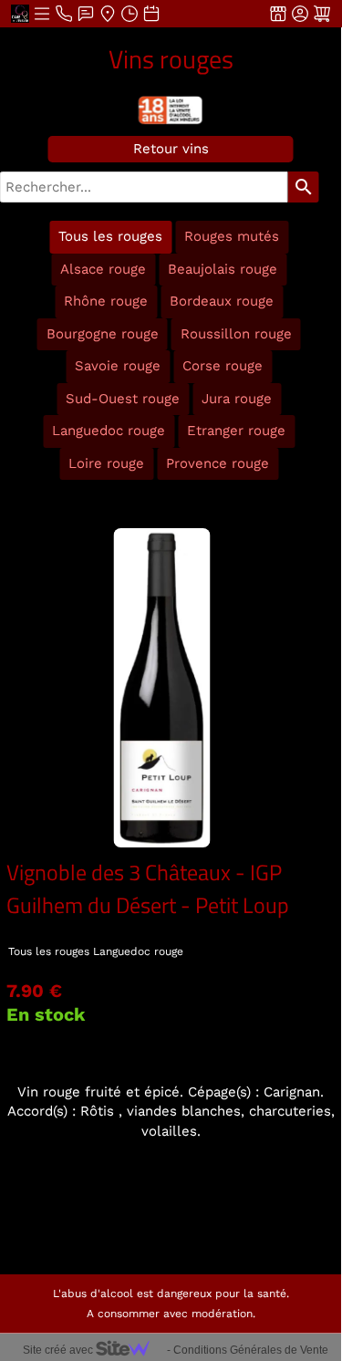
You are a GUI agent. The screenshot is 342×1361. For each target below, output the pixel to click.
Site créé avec (59, 1350)
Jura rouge (237, 398)
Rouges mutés (231, 236)
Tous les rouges (110, 236)
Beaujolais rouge (222, 269)
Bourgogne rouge (103, 334)
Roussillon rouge (236, 334)
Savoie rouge (118, 366)
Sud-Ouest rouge (123, 398)
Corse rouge (222, 366)
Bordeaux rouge (222, 301)
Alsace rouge (103, 269)
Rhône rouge (106, 301)
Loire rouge (106, 463)
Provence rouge (217, 463)
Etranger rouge (236, 430)
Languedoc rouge (108, 430)
